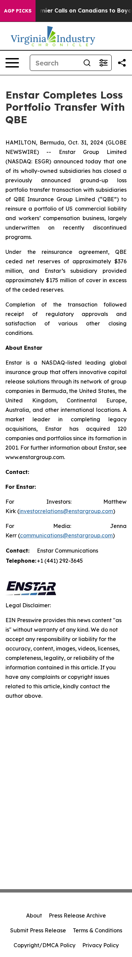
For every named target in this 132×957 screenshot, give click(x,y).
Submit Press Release (38, 930)
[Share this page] (122, 63)
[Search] (87, 63)
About (34, 915)
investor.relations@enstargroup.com (66, 511)
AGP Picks (17, 11)
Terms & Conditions (97, 930)
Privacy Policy (100, 945)
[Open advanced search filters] (103, 63)
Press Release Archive (77, 915)
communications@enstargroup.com (66, 535)
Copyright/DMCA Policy (44, 945)
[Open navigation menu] (12, 63)
